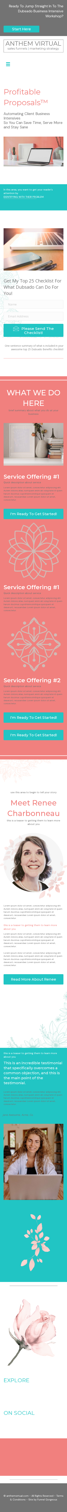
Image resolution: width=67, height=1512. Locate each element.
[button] (21, 29)
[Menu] (8, 64)
